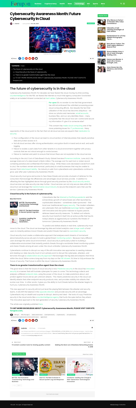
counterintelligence (18, 96)
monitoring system (64, 238)
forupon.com (16, 310)
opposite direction (46, 292)
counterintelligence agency (48, 297)
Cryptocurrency (51, 4)
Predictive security (64, 269)
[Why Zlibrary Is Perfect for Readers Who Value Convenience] (102, 22)
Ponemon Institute (72, 158)
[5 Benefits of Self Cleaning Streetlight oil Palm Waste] (102, 30)
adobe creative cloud (37, 314)
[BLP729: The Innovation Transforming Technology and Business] (14, 205)
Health (62, 4)
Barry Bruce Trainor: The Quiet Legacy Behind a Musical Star (115, 45)
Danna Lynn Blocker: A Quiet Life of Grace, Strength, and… (115, 61)
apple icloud (44, 317)
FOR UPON (66, 331)
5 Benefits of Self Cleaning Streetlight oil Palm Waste (115, 29)
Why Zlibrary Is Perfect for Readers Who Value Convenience (115, 21)
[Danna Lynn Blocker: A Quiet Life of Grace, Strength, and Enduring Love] (102, 61)
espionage (74, 208)
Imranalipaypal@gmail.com (34, 335)
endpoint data (31, 274)
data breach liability (29, 169)
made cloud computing (72, 126)
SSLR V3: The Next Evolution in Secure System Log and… (29, 211)
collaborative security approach (39, 256)
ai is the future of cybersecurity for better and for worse (25, 317)
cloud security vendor (81, 181)
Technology (79, 4)
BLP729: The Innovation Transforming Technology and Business (28, 204)
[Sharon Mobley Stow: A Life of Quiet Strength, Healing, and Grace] (102, 54)
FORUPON (122, 404)
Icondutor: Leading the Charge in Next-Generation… (27, 220)
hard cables (50, 98)
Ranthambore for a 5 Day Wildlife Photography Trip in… (116, 37)
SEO (88, 4)
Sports (95, 4)
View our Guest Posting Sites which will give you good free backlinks (71, 333)
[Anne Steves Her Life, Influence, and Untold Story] (102, 69)
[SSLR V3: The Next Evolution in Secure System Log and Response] (14, 213)
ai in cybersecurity (71, 314)
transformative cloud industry (44, 187)
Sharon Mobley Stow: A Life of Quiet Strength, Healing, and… (115, 53)
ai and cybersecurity (50, 314)
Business (38, 4)
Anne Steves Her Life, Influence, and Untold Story (114, 69)
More (103, 4)
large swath (79, 228)
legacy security (69, 205)
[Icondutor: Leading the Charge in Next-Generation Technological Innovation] (14, 221)
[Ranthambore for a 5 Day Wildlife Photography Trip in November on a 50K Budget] (102, 38)
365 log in (16, 314)
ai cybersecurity (61, 314)
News (70, 4)
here (41, 304)
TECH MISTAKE (56, 331)
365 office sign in (25, 314)
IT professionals (76, 128)
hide (22, 66)
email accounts (82, 113)
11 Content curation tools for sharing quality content (31, 345)
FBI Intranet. (65, 258)
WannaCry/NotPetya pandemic (72, 197)
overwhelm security (78, 231)
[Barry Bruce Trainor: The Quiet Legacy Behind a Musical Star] (102, 46)
